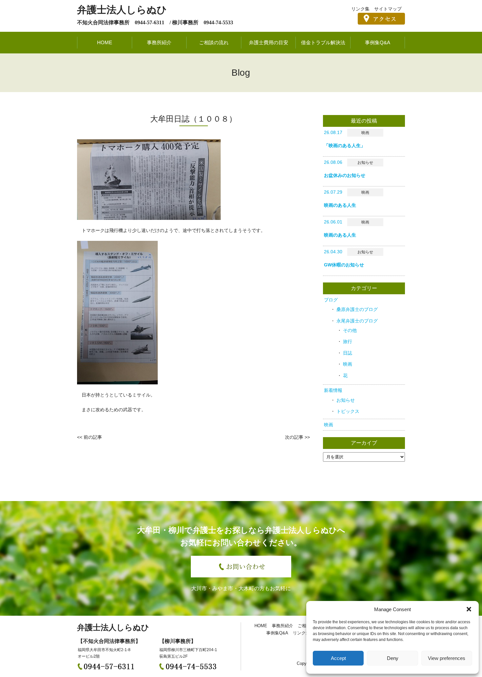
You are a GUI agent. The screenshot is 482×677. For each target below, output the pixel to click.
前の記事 (93, 437)
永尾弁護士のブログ (357, 320)
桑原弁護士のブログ (357, 309)
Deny (392, 658)
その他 (350, 330)
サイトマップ (388, 8)
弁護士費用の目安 (268, 42)
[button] (469, 609)
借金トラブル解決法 (323, 42)
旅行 (347, 341)
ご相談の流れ (214, 42)
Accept (338, 658)
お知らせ (345, 400)
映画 (347, 364)
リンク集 (360, 8)
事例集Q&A (377, 42)
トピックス (347, 411)
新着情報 (333, 390)
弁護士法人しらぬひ (122, 9)
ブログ (331, 299)
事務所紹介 (159, 42)
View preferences (446, 658)
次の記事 (294, 437)
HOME (104, 42)
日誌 (347, 353)
